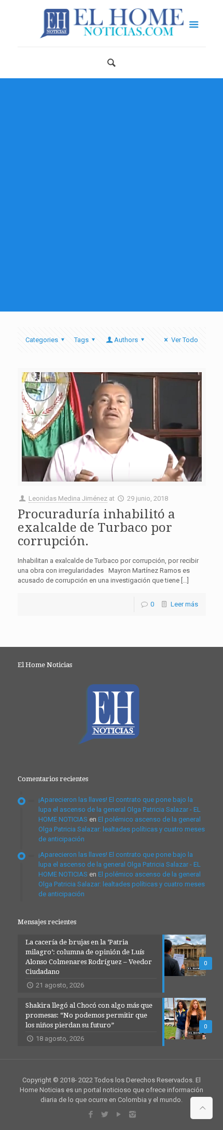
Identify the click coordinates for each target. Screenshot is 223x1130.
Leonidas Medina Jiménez (68, 498)
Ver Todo (184, 340)
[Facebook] (90, 1114)
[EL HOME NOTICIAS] (111, 23)
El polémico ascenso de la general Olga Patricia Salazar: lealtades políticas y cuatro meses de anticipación (121, 829)
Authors (126, 340)
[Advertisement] (111, 194)
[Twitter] (104, 1114)
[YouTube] (118, 1114)
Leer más (184, 604)
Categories (41, 340)
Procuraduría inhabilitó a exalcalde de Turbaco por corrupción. (96, 527)
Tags (81, 340)
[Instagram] (132, 1114)
